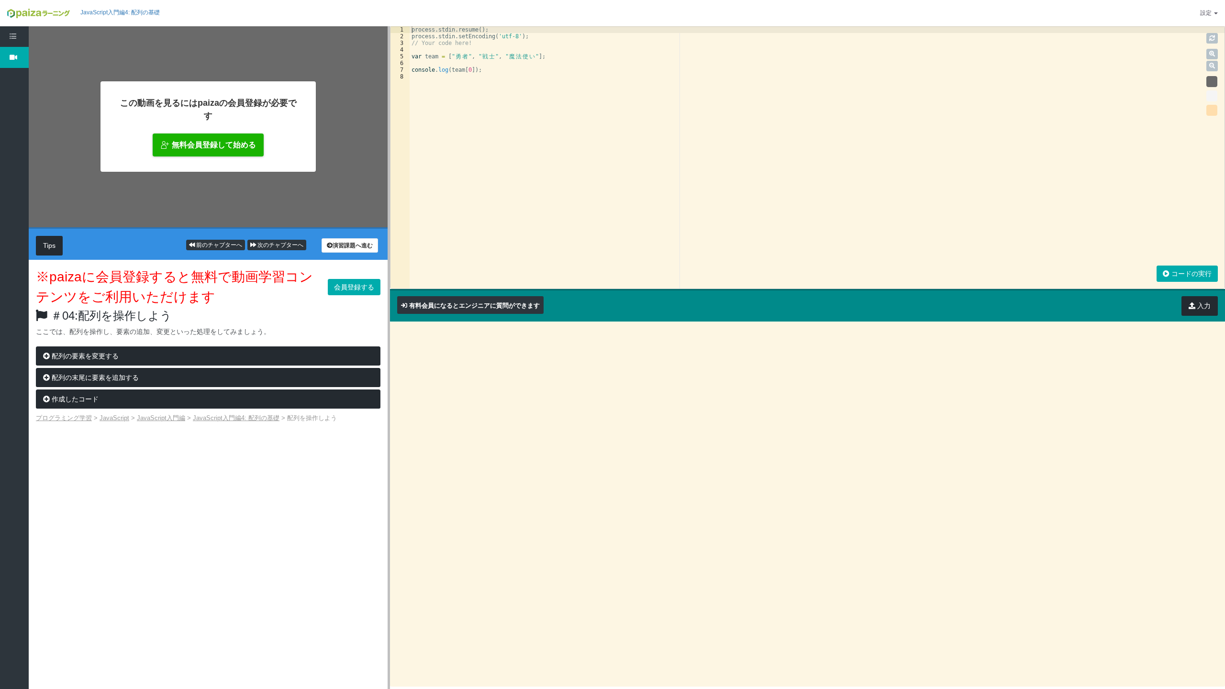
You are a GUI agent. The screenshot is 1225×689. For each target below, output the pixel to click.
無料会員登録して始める (214, 145)
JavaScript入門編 (161, 418)
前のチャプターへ (218, 245)
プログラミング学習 (64, 418)
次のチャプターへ (279, 245)
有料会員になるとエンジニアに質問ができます (474, 305)
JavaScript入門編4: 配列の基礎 (120, 12)
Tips (49, 245)
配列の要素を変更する (84, 356)
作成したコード (74, 399)
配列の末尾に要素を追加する (94, 377)
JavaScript (114, 418)
